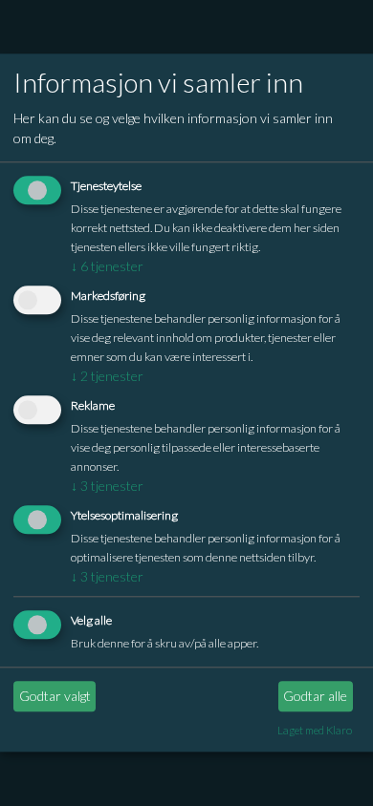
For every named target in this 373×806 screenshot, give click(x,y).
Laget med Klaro (314, 730)
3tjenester (107, 485)
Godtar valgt (55, 696)
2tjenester (107, 376)
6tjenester (107, 267)
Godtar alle (315, 696)
